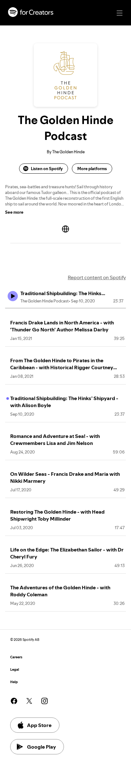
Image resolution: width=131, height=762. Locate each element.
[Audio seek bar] (65, 308)
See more (14, 212)
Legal (14, 669)
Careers (16, 657)
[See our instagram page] (44, 701)
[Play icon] (13, 296)
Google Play (41, 746)
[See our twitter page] (29, 701)
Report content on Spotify (97, 277)
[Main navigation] (119, 13)
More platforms (92, 168)
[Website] (65, 229)
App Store (39, 725)
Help (14, 682)
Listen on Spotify (47, 168)
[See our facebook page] (14, 701)
